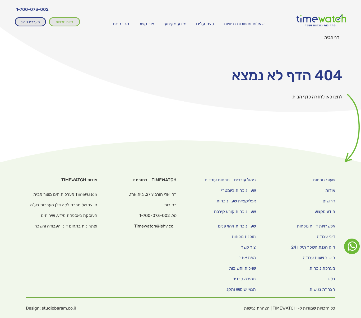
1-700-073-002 (32, 9)
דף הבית (331, 37)
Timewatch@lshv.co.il (155, 226)
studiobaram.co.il (59, 308)
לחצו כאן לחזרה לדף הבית (317, 97)
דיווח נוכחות (64, 22)
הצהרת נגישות (257, 308)
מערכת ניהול (30, 22)
